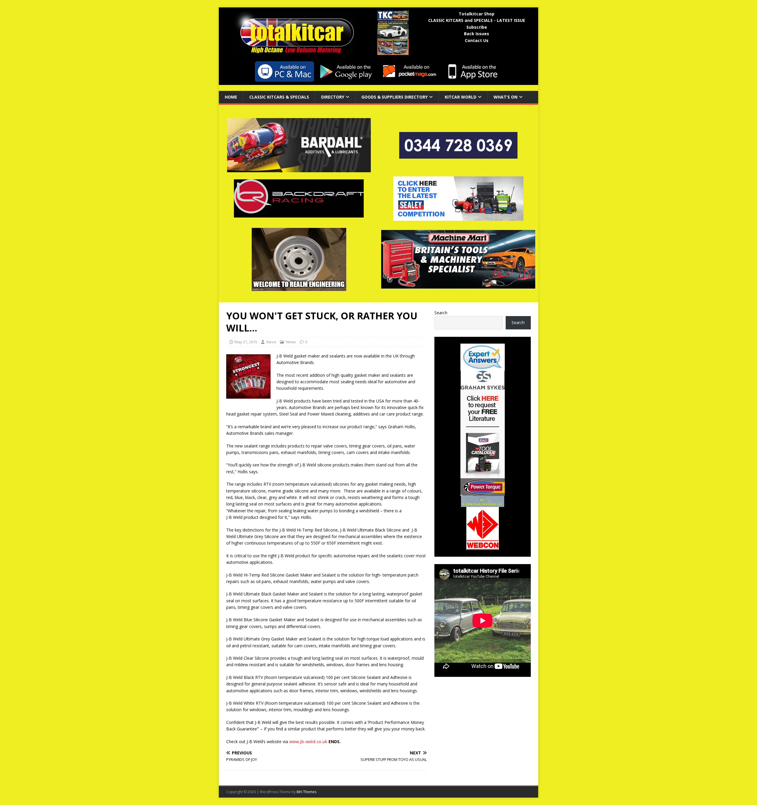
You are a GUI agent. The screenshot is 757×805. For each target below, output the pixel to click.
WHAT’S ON (505, 97)
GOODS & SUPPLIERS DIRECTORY (394, 97)
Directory (332, 97)
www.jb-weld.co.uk (308, 741)
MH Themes (306, 791)
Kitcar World (460, 97)
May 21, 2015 (245, 341)
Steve (271, 341)
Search (440, 312)
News (291, 341)
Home (231, 97)
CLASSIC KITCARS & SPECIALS (279, 97)
